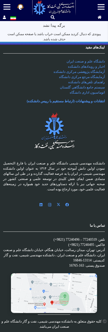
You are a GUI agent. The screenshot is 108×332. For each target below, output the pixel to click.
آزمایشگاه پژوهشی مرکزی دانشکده (79, 72)
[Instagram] (50, 204)
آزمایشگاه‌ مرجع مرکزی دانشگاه (82, 77)
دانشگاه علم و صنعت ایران (86, 61)
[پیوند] (54, 8)
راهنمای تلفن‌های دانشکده (86, 82)
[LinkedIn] (41, 204)
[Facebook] (67, 204)
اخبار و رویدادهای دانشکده (86, 66)
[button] (52, 17)
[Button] (100, 17)
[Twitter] (58, 204)
